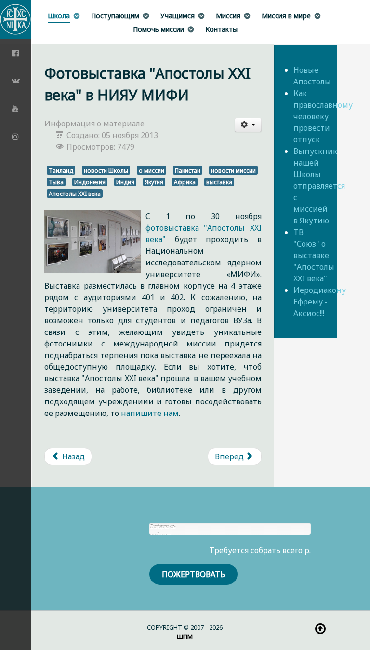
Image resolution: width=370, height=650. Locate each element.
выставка (219, 182)
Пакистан (187, 170)
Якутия (154, 182)
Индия (125, 182)
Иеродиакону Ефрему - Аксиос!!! (319, 301)
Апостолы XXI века (75, 193)
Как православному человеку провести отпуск (323, 116)
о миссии (151, 170)
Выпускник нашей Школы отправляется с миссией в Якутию (319, 186)
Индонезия (90, 182)
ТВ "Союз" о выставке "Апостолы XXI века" (313, 255)
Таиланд (61, 170)
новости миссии (233, 170)
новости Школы (106, 170)
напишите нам (150, 413)
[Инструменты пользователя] (248, 125)
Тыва (56, 182)
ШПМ (185, 636)
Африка (185, 182)
